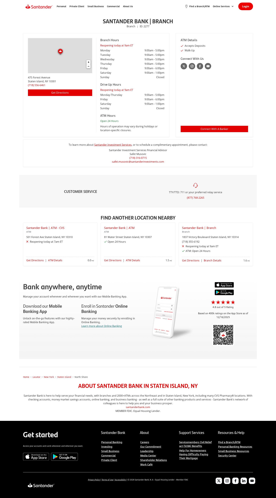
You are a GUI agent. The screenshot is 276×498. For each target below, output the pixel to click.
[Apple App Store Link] (224, 287)
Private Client (76, 6)
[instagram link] (192, 66)
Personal (61, 6)
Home (26, 376)
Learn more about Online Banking (101, 326)
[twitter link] (184, 66)
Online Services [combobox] (221, 6)
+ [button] (88, 62)
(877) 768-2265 (195, 197)
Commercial (113, 6)
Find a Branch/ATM (199, 6)
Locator (36, 376)
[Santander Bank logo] (38, 6)
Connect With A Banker (214, 129)
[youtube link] (208, 66)
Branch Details (212, 260)
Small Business (96, 6)
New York (49, 376)
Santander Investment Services (113, 144)
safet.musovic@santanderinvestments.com (138, 161)
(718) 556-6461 (36, 85)
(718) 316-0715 (138, 158)
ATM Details (55, 260)
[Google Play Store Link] (224, 294)
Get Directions (60, 92)
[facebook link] (200, 66)
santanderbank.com (138, 407)
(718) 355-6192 (190, 241)
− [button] (88, 66)
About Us (128, 6)
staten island (64, 376)
